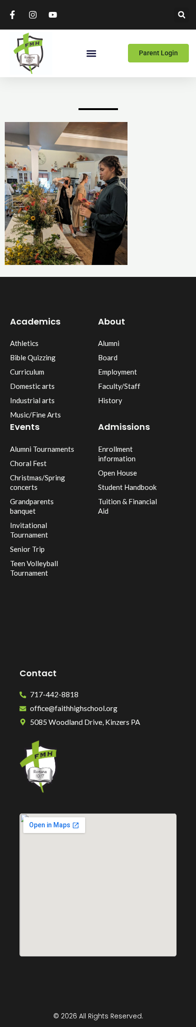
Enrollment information (117, 454)
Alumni (108, 343)
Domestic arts (32, 386)
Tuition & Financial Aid (127, 506)
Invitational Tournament (29, 530)
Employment (117, 371)
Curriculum (27, 371)
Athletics (24, 343)
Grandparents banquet (32, 506)
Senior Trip (27, 549)
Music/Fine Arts (35, 414)
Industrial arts (32, 400)
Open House (117, 472)
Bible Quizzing (33, 357)
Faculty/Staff (119, 386)
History (110, 400)
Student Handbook (127, 487)
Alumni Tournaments (42, 449)
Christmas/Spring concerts (37, 482)
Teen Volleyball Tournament (34, 568)
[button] (181, 15)
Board (108, 357)
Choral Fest (28, 463)
